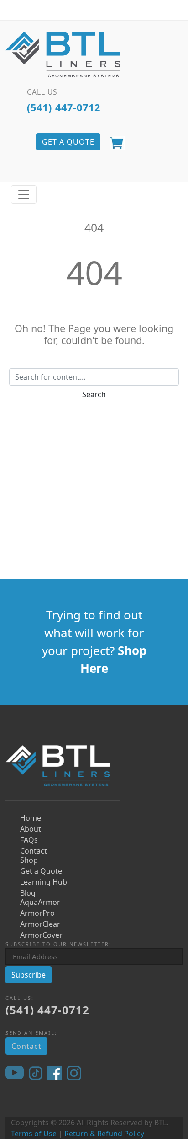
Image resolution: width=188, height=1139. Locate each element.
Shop (29, 860)
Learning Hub (43, 882)
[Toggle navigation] (24, 194)
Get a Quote (41, 871)
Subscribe (28, 975)
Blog (28, 893)
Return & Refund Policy (104, 1133)
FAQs (29, 840)
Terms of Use (34, 1133)
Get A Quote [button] (68, 142)
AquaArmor (40, 902)
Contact (33, 851)
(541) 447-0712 (63, 107)
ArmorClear (40, 924)
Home (30, 818)
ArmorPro (37, 913)
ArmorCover (41, 935)
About (30, 829)
